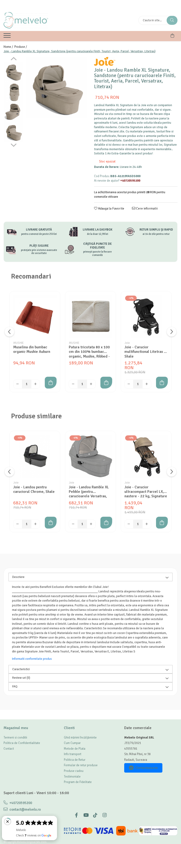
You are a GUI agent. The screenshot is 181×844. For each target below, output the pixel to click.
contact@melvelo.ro (25, 809)
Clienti (69, 728)
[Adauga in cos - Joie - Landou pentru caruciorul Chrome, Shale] (51, 523)
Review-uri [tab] (21, 678)
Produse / (21, 47)
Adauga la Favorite (110, 208)
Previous (13, 59)
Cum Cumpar (72, 743)
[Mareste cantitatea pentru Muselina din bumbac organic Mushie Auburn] (35, 384)
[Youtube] (85, 815)
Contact (9, 749)
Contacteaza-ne (147, 768)
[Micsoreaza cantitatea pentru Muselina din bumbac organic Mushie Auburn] (17, 384)
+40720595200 (20, 803)
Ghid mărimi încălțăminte (80, 737)
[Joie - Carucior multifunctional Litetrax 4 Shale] (146, 316)
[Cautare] (172, 20)
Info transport (72, 754)
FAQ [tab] (14, 686)
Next (13, 144)
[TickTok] (95, 815)
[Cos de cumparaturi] (172, 35)
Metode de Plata (74, 749)
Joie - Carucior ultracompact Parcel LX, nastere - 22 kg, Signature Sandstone (145, 491)
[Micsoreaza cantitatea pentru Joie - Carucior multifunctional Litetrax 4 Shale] (128, 384)
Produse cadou (73, 771)
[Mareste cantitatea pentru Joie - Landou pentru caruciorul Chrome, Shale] (35, 524)
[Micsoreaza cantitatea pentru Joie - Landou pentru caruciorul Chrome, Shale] (17, 524)
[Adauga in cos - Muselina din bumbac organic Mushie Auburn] (51, 383)
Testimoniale (72, 776)
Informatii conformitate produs (32, 659)
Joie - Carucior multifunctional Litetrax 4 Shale (145, 351)
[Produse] (8, 36)
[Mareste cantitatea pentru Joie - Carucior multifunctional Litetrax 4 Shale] (146, 384)
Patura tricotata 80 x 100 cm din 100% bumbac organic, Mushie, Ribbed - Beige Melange (89, 351)
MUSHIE (18, 343)
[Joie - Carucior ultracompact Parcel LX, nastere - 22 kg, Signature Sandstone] (146, 456)
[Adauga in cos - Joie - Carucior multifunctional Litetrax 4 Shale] (162, 383)
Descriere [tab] (18, 577)
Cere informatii (146, 208)
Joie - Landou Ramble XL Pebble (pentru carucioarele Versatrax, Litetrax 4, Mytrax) (89, 491)
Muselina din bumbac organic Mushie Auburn (31, 349)
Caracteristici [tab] (21, 669)
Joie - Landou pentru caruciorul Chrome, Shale (34, 489)
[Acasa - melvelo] (33, 20)
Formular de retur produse (81, 765)
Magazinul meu (16, 728)
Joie (127, 343)
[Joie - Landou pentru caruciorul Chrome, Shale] (35, 456)
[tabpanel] (56, 87)
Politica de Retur (74, 760)
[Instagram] (104, 815)
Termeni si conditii (15, 737)
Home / (9, 47)
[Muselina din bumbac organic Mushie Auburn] (35, 316)
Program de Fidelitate (78, 782)
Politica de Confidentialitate (22, 743)
